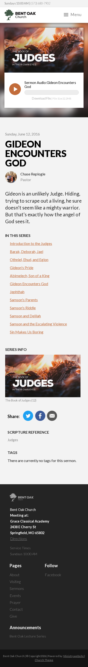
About (14, 574)
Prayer (15, 602)
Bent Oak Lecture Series (28, 636)
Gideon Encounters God (29, 283)
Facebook (53, 574)
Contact (16, 609)
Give (13, 616)
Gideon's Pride (21, 267)
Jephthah (17, 291)
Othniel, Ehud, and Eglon (29, 259)
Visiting (15, 581)
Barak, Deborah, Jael (26, 251)
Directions (18, 538)
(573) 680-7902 (40, 3)
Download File (41, 98)
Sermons (17, 588)
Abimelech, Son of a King (30, 275)
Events (15, 595)
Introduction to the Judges (31, 243)
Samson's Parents (24, 299)
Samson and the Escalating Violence (38, 324)
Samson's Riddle (23, 307)
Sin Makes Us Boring (26, 332)
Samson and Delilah (25, 316)
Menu (75, 14)
